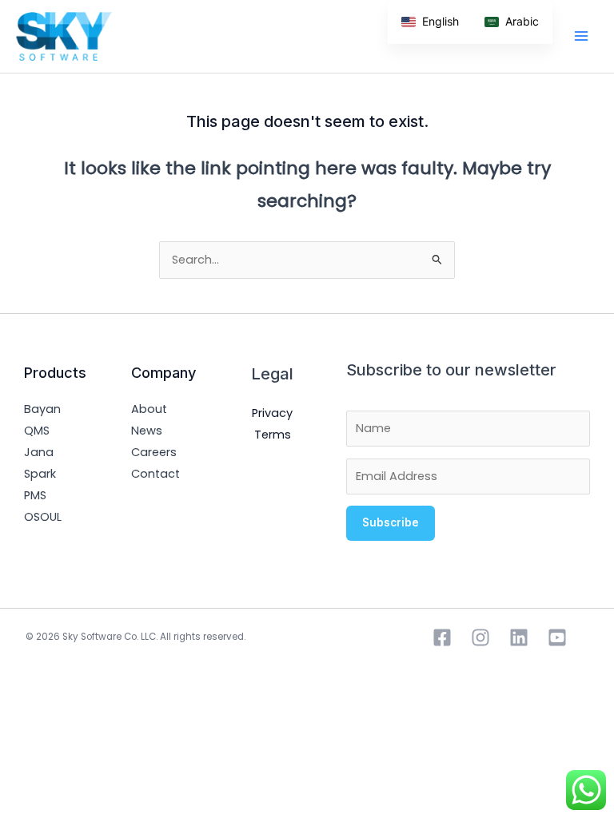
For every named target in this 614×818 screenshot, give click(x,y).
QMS (37, 431)
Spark (40, 474)
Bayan (42, 409)
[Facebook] (442, 637)
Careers (154, 452)
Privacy (272, 413)
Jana (39, 452)
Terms (272, 435)
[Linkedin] (518, 637)
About (149, 409)
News (146, 431)
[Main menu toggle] (581, 36)
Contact (155, 474)
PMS (35, 495)
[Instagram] (480, 637)
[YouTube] (557, 637)
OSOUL (43, 517)
